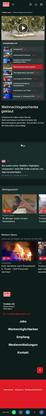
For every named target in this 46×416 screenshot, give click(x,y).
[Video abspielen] (23, 28)
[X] (34, 412)
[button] (21, 412)
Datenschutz (8, 390)
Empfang (23, 337)
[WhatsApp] (14, 412)
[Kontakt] (41, 4)
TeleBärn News (6, 12)
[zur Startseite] (6, 4)
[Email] (28, 412)
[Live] (30, 4)
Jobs (23, 321)
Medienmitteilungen (23, 345)
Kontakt (22, 352)
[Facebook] (41, 412)
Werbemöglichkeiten (23, 329)
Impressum (19, 390)
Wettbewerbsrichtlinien (33, 390)
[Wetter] (36, 4)
